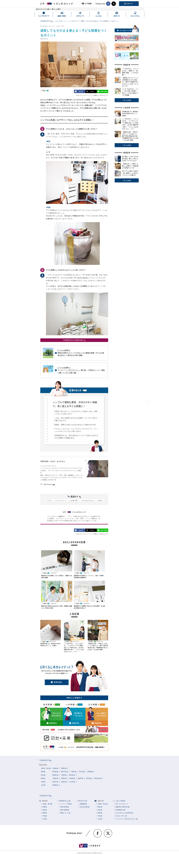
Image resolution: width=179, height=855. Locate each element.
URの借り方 (81, 801)
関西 (43, 813)
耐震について (64, 813)
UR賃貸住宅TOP (45, 21)
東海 (43, 810)
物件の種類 (63, 810)
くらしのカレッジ (60, 21)
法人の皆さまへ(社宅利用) (123, 813)
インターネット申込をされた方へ (126, 819)
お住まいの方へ (120, 816)
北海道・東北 (46, 804)
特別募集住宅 (120, 810)
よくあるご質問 (118, 801)
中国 (43, 816)
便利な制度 (63, 807)
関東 (43, 807)
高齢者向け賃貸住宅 (122, 807)
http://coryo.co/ (48, 484)
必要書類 (82, 804)
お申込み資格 (84, 807)
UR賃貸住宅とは (64, 801)
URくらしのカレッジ (122, 804)
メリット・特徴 (65, 804)
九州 (43, 819)
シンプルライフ (74, 21)
